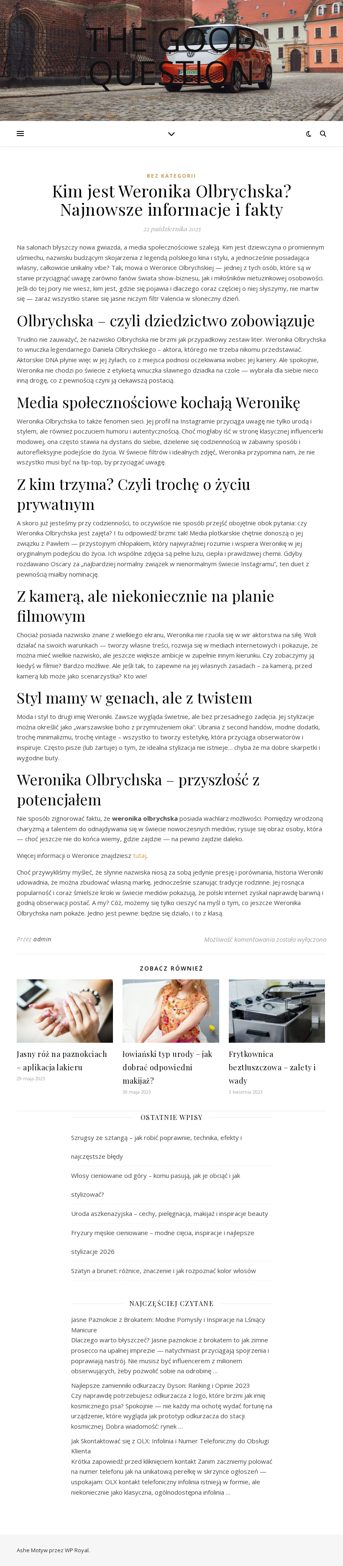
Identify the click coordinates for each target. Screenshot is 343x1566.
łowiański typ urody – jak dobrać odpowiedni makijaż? (167, 1067)
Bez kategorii (171, 175)
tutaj (139, 855)
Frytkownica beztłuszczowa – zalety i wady (272, 1067)
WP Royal (77, 1550)
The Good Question (171, 55)
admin (42, 939)
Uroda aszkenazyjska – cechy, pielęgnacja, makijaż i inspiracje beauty (169, 1213)
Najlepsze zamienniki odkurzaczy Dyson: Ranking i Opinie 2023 (160, 1385)
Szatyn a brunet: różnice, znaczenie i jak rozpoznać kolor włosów (163, 1270)
